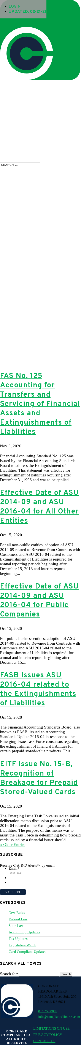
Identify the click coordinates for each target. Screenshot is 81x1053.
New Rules (17, 913)
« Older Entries (12, 844)
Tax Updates (18, 939)
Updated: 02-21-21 (27, 11)
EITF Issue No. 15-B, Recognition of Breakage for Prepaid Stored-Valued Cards (39, 778)
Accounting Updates (24, 932)
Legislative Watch (22, 945)
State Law (16, 926)
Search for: (9, 973)
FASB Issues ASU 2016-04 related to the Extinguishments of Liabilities (38, 689)
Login (15, 6)
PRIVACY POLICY (47, 1035)
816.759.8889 (47, 1011)
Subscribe (13, 892)
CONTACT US (44, 1041)
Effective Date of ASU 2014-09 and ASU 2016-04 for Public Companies (39, 600)
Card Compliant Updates (27, 952)
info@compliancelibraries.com (59, 1017)
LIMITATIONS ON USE (51, 1028)
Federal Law (18, 919)
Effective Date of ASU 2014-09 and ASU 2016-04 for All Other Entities (39, 507)
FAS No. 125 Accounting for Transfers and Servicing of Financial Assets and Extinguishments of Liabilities (40, 404)
